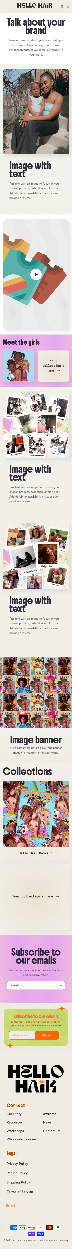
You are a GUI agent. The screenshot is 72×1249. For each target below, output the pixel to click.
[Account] (62, 6)
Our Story (14, 1114)
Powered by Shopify (57, 1241)
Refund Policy (17, 1173)
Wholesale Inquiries (21, 1139)
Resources (15, 1122)
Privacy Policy (17, 1163)
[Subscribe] (61, 985)
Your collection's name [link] (53, 365)
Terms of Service (20, 1192)
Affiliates (49, 1114)
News (47, 1122)
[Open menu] (5, 6)
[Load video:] (36, 274)
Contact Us (51, 1131)
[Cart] (67, 6)
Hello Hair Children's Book (29, 1241)
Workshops (15, 1131)
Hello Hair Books (33, 853)
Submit (47, 1035)
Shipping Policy (18, 1182)
